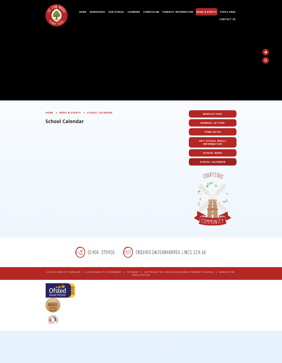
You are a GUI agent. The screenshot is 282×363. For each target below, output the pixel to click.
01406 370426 (101, 252)
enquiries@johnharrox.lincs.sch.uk (171, 252)
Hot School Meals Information (212, 142)
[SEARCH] (265, 60)
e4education (141, 274)
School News (212, 152)
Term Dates (212, 131)
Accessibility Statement (104, 272)
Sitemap (133, 272)
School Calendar (100, 112)
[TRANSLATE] (265, 52)
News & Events (70, 112)
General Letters (212, 122)
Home (49, 112)
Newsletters (212, 113)
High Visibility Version (64, 272)
